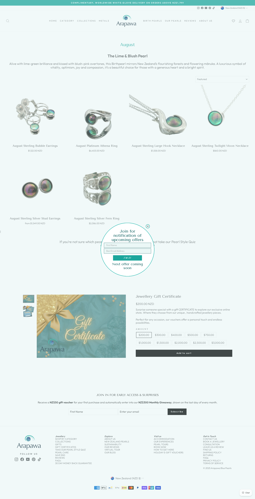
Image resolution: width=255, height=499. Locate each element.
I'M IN (127, 257)
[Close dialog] (148, 226)
